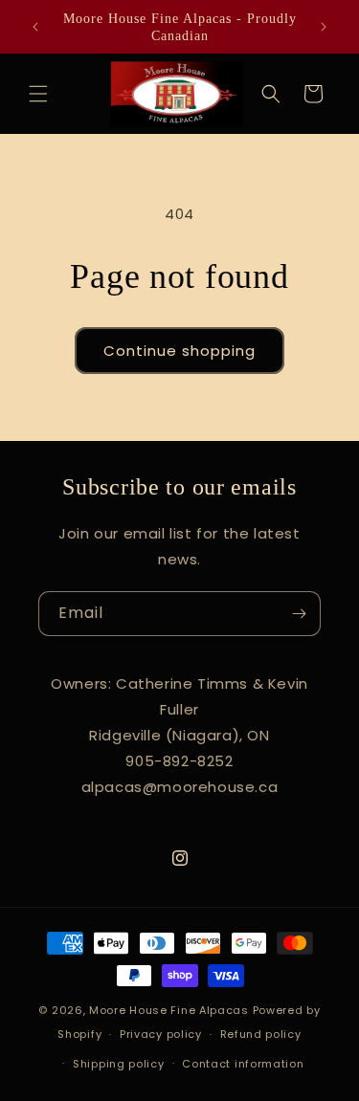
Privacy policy (161, 1034)
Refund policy (261, 1034)
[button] (38, 94)
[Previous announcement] (35, 27)
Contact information (242, 1063)
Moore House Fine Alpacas (169, 1010)
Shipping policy (119, 1063)
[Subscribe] (299, 613)
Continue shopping (179, 351)
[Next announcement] (324, 27)
